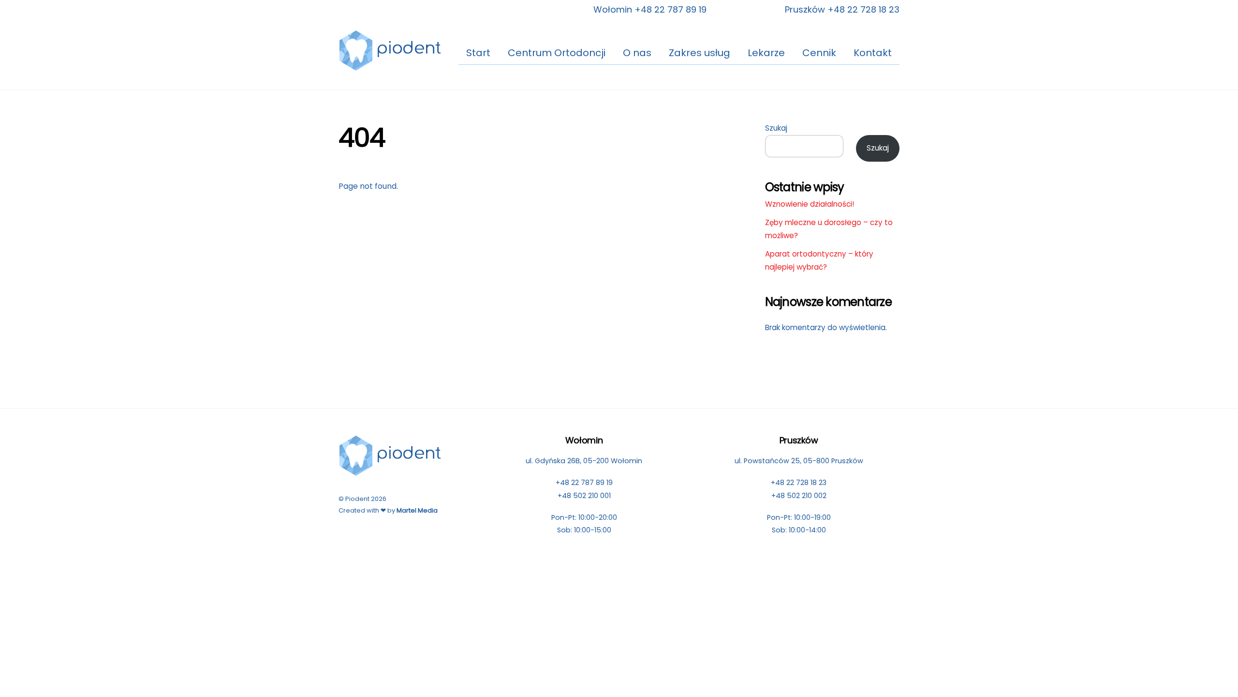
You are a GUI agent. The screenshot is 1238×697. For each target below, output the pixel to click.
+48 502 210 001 (584, 495)
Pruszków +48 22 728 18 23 (842, 9)
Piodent (357, 498)
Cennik (819, 53)
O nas (637, 53)
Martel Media (417, 510)
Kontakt (873, 53)
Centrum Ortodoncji (556, 53)
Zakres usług (699, 53)
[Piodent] (390, 66)
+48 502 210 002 (798, 495)
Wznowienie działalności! (809, 204)
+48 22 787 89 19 (584, 482)
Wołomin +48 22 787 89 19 (650, 9)
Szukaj (776, 128)
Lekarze (766, 53)
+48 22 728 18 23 (798, 482)
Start (478, 53)
